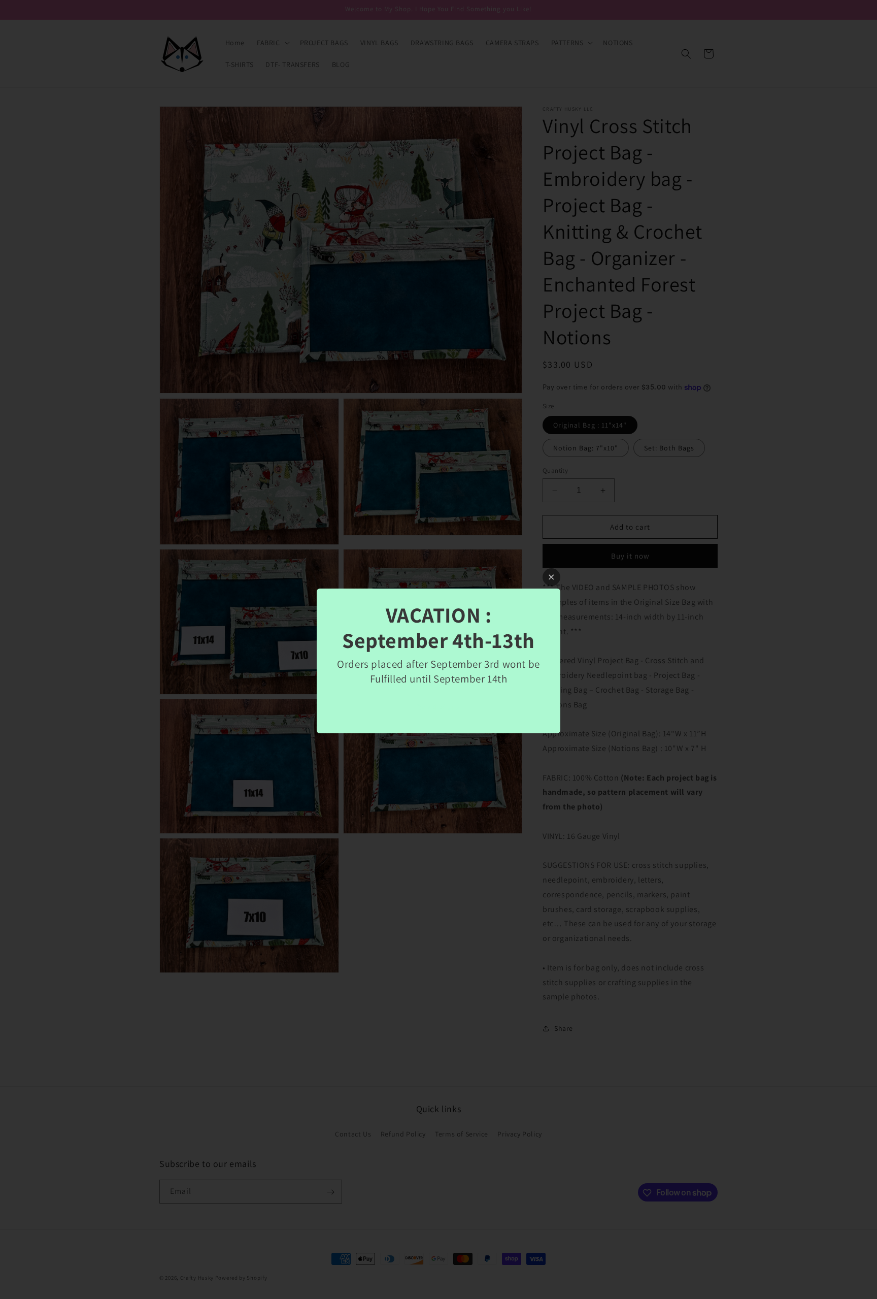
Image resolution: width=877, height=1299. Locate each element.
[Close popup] (551, 577)
